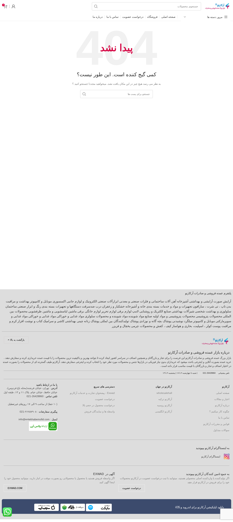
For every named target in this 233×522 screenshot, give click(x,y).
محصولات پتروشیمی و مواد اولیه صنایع (170, 316)
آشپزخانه (182, 301)
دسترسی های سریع (104, 386)
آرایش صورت (222, 301)
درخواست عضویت (105, 399)
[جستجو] (96, 6)
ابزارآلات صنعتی (108, 301)
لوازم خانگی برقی (89, 311)
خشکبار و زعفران (113, 306)
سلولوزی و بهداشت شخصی (213, 311)
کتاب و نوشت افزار (29, 321)
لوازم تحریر (108, 311)
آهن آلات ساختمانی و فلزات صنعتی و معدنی (147, 301)
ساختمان (11, 306)
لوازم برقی (124, 311)
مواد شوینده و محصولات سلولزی (106, 316)
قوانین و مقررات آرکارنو (216, 424)
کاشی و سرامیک (53, 321)
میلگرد (188, 321)
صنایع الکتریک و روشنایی (155, 311)
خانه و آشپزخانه (135, 306)
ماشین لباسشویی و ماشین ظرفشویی (52, 311)
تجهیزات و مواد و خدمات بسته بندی (169, 306)
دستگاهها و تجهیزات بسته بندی (61, 306)
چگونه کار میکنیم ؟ (219, 411)
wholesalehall (164, 393)
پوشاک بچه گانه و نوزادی (155, 321)
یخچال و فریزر (121, 326)
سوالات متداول (221, 430)
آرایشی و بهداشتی (201, 301)
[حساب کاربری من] (13, 6)
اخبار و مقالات (221, 399)
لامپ (135, 311)
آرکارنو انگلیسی (163, 411)
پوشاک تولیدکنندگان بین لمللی (119, 321)
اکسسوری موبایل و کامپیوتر (48, 301)
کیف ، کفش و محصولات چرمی (151, 326)
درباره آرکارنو (222, 405)
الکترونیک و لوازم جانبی (82, 301)
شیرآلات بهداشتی (183, 311)
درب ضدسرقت (91, 306)
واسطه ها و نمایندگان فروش (99, 411)
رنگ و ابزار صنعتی (29, 306)
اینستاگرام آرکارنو (210, 456)
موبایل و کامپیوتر (204, 321)
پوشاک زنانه (91, 321)
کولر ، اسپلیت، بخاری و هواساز (192, 326)
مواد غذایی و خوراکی (70, 316)
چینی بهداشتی (74, 321)
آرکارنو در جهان (164, 386)
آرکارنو (225, 386)
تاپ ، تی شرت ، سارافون (209, 306)
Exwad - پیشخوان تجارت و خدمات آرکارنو (92, 393)
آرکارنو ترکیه (165, 399)
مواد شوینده (136, 316)
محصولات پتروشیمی (209, 316)
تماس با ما (223, 417)
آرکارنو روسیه (164, 405)
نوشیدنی (177, 321)
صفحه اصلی (222, 393)
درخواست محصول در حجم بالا (98, 405)
